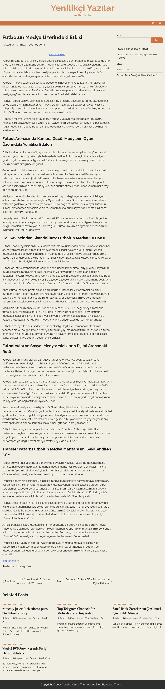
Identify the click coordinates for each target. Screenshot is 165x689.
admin (42, 44)
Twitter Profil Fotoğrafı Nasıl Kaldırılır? (137, 75)
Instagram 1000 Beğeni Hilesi (132, 48)
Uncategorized (23, 566)
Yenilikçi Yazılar (83, 8)
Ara (119, 35)
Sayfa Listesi (123, 69)
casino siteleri (57, 54)
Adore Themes (115, 684)
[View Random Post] (153, 23)
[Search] (160, 23)
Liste (119, 63)
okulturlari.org (10, 560)
